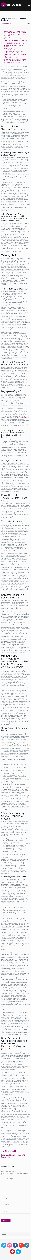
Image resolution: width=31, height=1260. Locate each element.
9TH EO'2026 (13, 4)
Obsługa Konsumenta (9, 48)
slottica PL (12, 1151)
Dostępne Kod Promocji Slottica (12, 62)
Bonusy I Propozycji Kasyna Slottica (13, 51)
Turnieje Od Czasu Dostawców (12, 50)
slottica (5, 1151)
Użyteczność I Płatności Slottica (12, 56)
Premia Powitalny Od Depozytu (12, 57)
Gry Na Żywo (7, 37)
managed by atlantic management (20, 417)
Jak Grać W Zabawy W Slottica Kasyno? (14, 31)
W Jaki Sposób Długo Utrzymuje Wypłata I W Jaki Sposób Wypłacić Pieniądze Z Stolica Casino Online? (16, 34)
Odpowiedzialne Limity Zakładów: (13, 39)
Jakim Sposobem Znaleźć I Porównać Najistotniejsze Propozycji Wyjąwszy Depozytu (14, 45)
